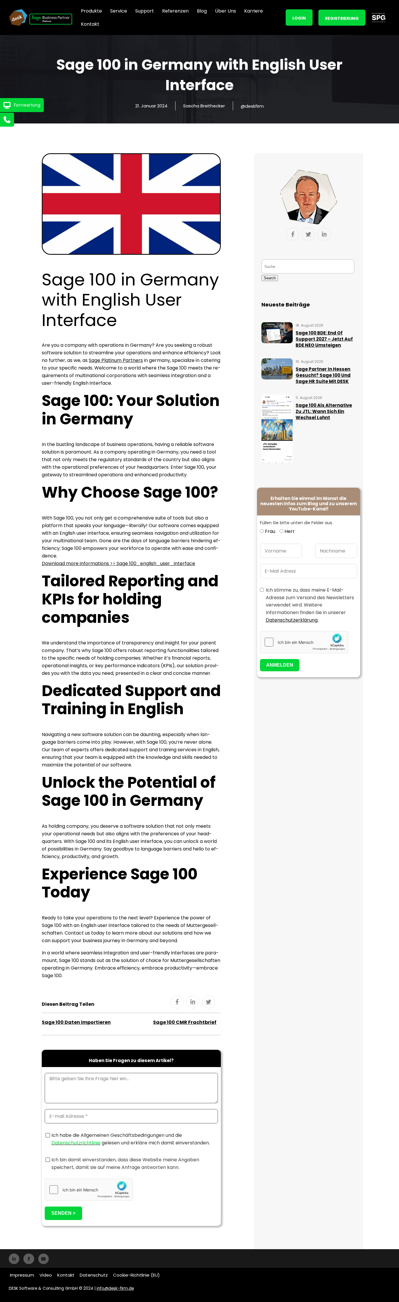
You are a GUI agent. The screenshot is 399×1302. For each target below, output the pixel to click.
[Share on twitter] (208, 1002)
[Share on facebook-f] (177, 1002)
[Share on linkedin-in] (192, 1002)
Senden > (63, 1213)
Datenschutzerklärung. (292, 620)
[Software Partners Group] (378, 17)
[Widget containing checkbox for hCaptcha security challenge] (89, 1190)
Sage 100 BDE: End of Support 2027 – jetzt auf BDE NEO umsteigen (324, 339)
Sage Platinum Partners (116, 360)
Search (270, 278)
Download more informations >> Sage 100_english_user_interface (118, 563)
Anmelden (279, 665)
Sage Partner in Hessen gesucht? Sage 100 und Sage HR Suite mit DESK (323, 375)
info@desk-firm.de (115, 1288)
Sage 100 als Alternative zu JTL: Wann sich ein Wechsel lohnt (324, 411)
